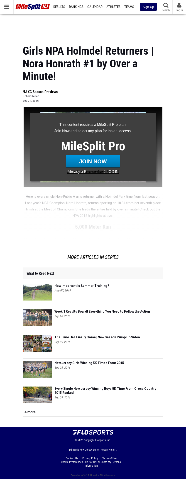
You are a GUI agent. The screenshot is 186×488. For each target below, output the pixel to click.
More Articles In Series (93, 257)
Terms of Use (109, 458)
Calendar (95, 7)
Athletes (113, 7)
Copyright (89, 440)
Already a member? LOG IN (93, 172)
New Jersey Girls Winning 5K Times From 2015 (89, 363)
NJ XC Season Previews (40, 92)
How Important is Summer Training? (81, 286)
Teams (129, 7)
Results (59, 7)
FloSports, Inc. (103, 440)
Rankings (76, 7)
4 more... (31, 412)
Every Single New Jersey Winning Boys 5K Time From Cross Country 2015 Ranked (105, 390)
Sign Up (148, 7)
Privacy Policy (90, 458)
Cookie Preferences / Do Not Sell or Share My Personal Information (91, 463)
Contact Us (72, 458)
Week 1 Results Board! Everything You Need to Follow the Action (102, 311)
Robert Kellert (31, 96)
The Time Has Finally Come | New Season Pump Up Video (97, 337)
